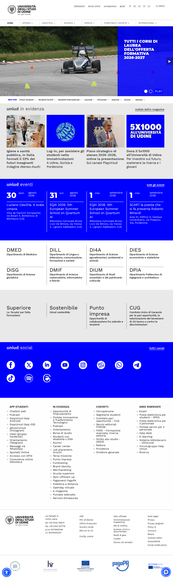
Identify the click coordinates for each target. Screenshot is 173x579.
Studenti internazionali (68, 100)
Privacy (151, 520)
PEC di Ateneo (86, 520)
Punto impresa (99, 311)
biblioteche (79, 6)
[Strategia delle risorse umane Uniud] (50, 566)
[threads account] (47, 380)
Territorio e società (115, 23)
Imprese (115, 100)
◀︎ (3, 61)
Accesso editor (155, 538)
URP (81, 516)
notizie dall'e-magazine (149, 109)
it (130, 6)
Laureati (88, 100)
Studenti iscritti (46, 100)
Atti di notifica (120, 525)
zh (149, 6)
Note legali (153, 516)
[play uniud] (101, 367)
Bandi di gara (120, 535)
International (146, 23)
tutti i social (156, 348)
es (139, 6)
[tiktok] (11, 380)
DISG (13, 270)
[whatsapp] (119, 367)
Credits (117, 538)
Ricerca (68, 23)
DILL (55, 250)
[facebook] (11, 367)
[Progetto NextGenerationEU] (85, 566)
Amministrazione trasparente (122, 521)
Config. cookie (86, 536)
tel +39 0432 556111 (54, 522)
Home (10, 23)
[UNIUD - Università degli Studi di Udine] (22, 9)
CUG (134, 308)
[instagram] (83, 367)
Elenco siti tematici (123, 542)
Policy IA (152, 527)
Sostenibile (64, 308)
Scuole (127, 100)
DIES (135, 250)
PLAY (158, 91)
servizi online (94, 6)
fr (144, 6)
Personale (102, 100)
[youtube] (65, 367)
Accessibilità (154, 541)
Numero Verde (86, 527)
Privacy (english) (155, 523)
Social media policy (157, 545)
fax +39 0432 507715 (55, 526)
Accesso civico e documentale (122, 530)
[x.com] (29, 367)
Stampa (139, 100)
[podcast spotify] (29, 380)
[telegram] (137, 367)
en (134, 6)
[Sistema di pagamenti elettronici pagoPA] (120, 566)
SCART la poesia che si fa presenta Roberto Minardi (146, 209)
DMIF (56, 270)
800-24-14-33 (86, 530)
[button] (145, 91)
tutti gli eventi (155, 184)
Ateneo (26, 23)
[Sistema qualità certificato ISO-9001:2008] (15, 566)
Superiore (19, 308)
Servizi (88, 23)
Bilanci (151, 534)
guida (122, 6)
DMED (14, 250)
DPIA (135, 270)
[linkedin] (47, 367)
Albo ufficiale (120, 516)
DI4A (95, 250)
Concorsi (152, 530)
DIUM (96, 270)
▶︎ (169, 61)
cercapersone (110, 6)
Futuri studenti (26, 100)
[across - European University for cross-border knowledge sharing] (155, 566)
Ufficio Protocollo (88, 523)
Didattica (47, 23)
